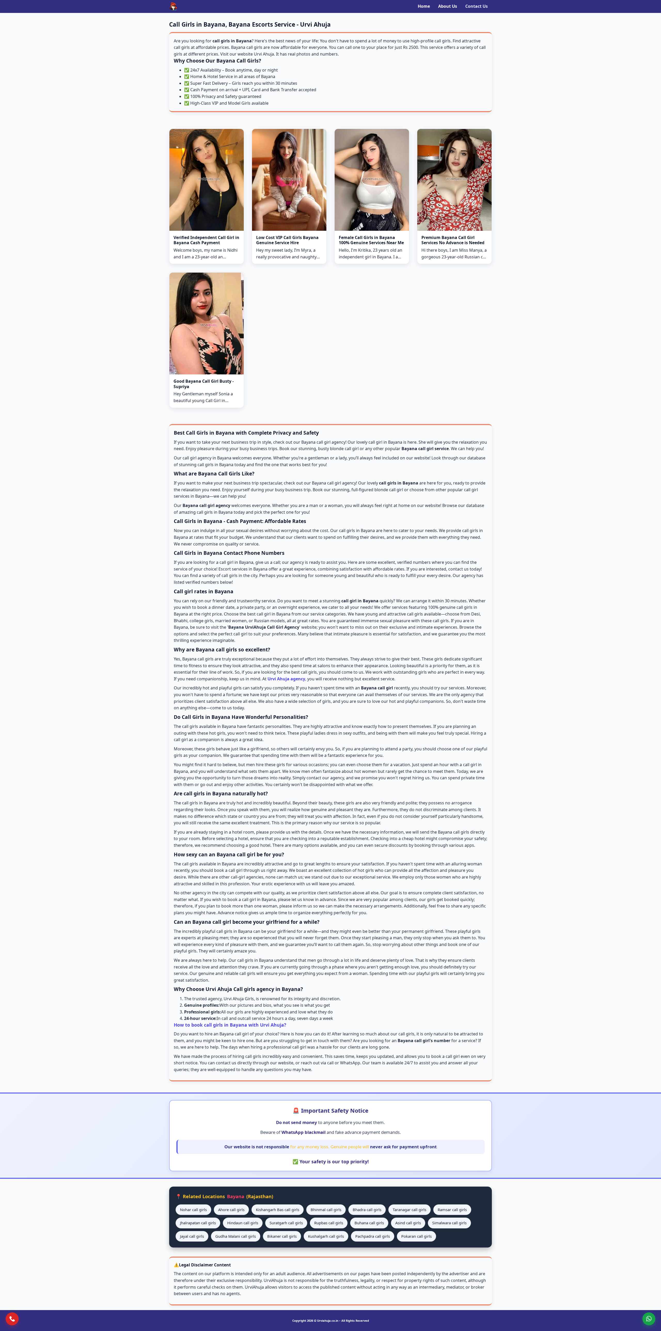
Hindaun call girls (242, 1222)
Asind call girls (408, 1222)
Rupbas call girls (328, 1222)
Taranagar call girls (409, 1209)
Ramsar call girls (452, 1209)
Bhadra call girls (367, 1209)
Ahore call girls (231, 1209)
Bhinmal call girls (326, 1209)
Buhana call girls (369, 1222)
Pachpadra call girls (372, 1236)
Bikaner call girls (282, 1236)
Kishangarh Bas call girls (277, 1209)
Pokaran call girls (416, 1236)
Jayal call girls (192, 1236)
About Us (447, 6)
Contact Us (476, 6)
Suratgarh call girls (286, 1222)
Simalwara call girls (449, 1222)
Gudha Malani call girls (235, 1236)
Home (424, 6)
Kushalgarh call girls (326, 1236)
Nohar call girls (193, 1209)
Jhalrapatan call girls (198, 1222)
